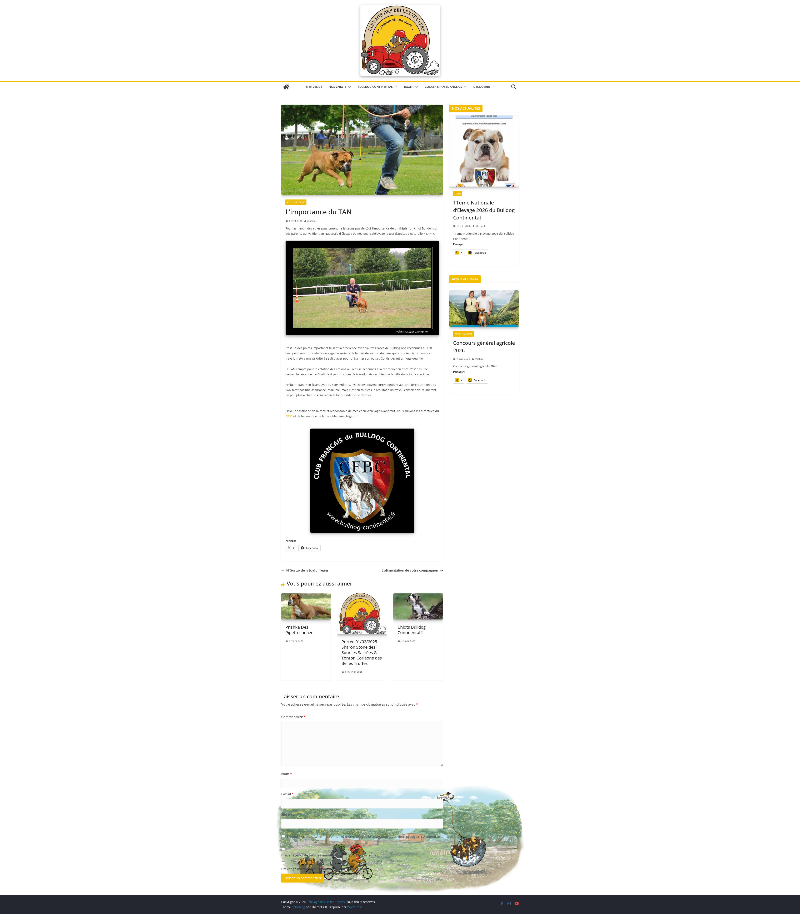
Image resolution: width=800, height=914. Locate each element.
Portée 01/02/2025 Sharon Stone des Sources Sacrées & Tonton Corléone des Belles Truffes (361, 652)
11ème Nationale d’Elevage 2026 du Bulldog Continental (484, 210)
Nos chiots (337, 87)
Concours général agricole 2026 (484, 346)
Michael (480, 226)
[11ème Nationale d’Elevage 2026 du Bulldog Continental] (484, 151)
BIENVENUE (314, 87)
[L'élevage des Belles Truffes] (286, 87)
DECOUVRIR (481, 87)
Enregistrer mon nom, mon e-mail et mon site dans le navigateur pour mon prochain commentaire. (365, 836)
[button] (348, 87)
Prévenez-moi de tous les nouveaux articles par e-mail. (324, 869)
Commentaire (293, 717)
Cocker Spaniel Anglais (443, 87)
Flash (458, 193)
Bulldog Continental (375, 87)
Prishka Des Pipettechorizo (299, 629)
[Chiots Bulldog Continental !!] (418, 596)
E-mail (287, 794)
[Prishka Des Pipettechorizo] (306, 596)
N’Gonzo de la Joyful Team (307, 570)
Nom (286, 774)
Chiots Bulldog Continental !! (412, 629)
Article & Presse (296, 202)
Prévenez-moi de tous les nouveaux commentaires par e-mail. (330, 855)
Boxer (409, 87)
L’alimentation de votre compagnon (410, 570)
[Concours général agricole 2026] (484, 308)
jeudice (311, 221)
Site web (288, 814)
